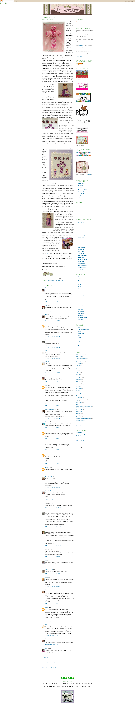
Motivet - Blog (81, 295)
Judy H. (46, 624)
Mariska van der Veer (82, 259)
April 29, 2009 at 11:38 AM (53, 545)
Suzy (46, 305)
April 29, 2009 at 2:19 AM (52, 301)
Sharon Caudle (48, 490)
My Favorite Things (80, 392)
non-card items (59, 280)
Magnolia (52, 280)
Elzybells (78, 374)
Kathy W (47, 361)
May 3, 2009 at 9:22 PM (52, 644)
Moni (46, 314)
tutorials (78, 422)
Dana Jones (80, 319)
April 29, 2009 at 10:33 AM (53, 526)
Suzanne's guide (85, 44)
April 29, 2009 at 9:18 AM (52, 473)
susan (46, 511)
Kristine (79, 337)
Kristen (47, 253)
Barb (79, 335)
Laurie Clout (80, 307)
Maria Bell (80, 245)
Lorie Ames (80, 198)
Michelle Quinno (48, 476)
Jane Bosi (80, 196)
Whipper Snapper (79, 425)
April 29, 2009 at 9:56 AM (52, 499)
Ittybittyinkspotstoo (49, 453)
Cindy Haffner (81, 313)
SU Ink (77, 415)
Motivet (78, 390)
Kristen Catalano (81, 193)
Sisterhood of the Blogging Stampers (84, 406)
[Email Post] (59, 278)
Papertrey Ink (79, 56)
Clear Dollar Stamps (80, 369)
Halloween (78, 376)
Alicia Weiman (81, 251)
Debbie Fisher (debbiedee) (50, 409)
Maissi (79, 286)
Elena (46, 577)
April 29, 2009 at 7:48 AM (52, 427)
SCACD (77, 404)
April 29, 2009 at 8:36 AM (52, 449)
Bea (78, 282)
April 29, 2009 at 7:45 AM (52, 418)
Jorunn (79, 297)
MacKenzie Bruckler (82, 265)
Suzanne (81, 45)
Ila (78, 291)
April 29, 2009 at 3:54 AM (52, 320)
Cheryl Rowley (81, 227)
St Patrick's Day (79, 409)
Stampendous (79, 411)
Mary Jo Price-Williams (83, 189)
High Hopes (78, 379)
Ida (46, 560)
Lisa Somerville (81, 191)
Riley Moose (79, 402)
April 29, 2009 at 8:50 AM (52, 463)
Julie (46, 288)
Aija (79, 289)
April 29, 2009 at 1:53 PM (52, 566)
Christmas (78, 367)
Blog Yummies (79, 360)
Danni (79, 327)
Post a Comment (45, 657)
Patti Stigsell (80, 315)
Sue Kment (80, 187)
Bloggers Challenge (80, 361)
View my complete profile (83, 24)
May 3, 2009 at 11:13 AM (52, 635)
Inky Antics (78, 383)
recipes (77, 400)
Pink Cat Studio (79, 397)
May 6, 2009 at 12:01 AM (52, 654)
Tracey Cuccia (81, 257)
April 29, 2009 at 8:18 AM (52, 438)
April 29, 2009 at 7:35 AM (52, 381)
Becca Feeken (81, 225)
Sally (46, 431)
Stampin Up (78, 413)
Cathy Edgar (80, 309)
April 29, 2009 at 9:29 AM (52, 487)
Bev (78, 276)
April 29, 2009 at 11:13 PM (53, 603)
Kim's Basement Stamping (83, 329)
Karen (79, 278)
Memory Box (79, 388)
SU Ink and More (79, 435)
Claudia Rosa (81, 231)
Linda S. (47, 607)
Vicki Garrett (81, 249)
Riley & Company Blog (83, 317)
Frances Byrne (81, 305)
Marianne (80, 280)
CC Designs (78, 363)
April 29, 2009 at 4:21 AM (52, 336)
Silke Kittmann (81, 311)
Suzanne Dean (81, 237)
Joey (46, 324)
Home (58, 660)
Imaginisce (78, 381)
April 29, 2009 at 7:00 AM (52, 372)
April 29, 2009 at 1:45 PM (52, 556)
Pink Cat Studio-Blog (82, 255)
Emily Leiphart (81, 247)
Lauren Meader (81, 263)
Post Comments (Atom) (52, 662)
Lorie (46, 530)
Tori (79, 341)
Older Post (71, 660)
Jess (79, 339)
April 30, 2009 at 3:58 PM (52, 621)
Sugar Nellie (78, 416)
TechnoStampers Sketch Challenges (83, 418)
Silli (46, 350)
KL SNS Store (79, 385)
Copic (77, 370)
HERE (89, 174)
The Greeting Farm (80, 420)
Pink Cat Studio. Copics (81, 399)
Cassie (46, 648)
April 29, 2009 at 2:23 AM (52, 311)
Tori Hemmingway (82, 267)
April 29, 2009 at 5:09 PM (52, 586)
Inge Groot (80, 269)
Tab (78, 293)
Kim (46, 589)
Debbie (79, 331)
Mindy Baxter (81, 233)
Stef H (46, 385)
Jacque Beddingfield (82, 235)
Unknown (47, 467)
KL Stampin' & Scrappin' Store (82, 434)
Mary (79, 345)
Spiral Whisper (79, 408)
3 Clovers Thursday (80, 354)
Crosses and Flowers (47, 20)
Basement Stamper (49, 569)
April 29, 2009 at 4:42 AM (52, 347)
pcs (77, 395)
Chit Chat (78, 365)
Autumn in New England (81, 358)
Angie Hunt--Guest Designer (84, 229)
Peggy (79, 343)
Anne (46, 339)
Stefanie (47, 421)
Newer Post (44, 660)
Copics (47, 280)
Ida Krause (80, 185)
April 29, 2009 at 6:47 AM (52, 358)
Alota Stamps (79, 356)
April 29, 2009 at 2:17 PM (52, 573)
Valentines (78, 424)
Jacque (46, 376)
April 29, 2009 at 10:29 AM (53, 507)
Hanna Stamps (79, 377)
